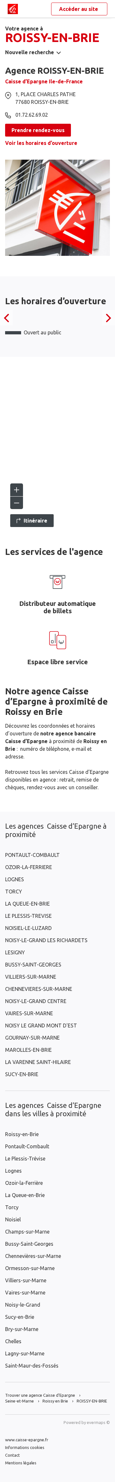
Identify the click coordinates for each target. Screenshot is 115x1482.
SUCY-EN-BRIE (21, 1074)
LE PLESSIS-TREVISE (28, 916)
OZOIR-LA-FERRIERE (28, 867)
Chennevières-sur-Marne (33, 1256)
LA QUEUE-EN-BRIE (27, 904)
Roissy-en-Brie (22, 1134)
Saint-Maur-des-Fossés (31, 1366)
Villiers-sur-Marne (25, 1280)
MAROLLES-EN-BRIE (28, 1050)
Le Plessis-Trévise (25, 1158)
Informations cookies (24, 1447)
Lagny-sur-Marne (24, 1353)
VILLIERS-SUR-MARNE (30, 977)
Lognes (13, 1171)
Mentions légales (20, 1463)
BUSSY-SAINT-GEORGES (33, 964)
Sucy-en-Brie (19, 1317)
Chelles (13, 1341)
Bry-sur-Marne (21, 1329)
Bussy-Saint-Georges (29, 1244)
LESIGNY (15, 952)
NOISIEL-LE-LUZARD (28, 928)
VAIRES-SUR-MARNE (29, 1013)
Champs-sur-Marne (27, 1232)
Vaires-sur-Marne (25, 1292)
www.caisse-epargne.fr (26, 1439)
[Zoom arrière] (16, 502)
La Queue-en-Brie (25, 1195)
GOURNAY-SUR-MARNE (32, 1038)
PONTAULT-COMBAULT (32, 855)
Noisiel (13, 1219)
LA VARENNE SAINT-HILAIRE (38, 1062)
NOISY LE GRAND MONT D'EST (41, 1025)
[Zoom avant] (16, 489)
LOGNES (14, 879)
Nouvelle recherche (29, 52)
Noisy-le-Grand (22, 1305)
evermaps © (98, 1422)
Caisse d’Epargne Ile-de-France (44, 81)
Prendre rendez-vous (38, 130)
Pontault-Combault (27, 1146)
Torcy (12, 1207)
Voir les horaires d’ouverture (41, 143)
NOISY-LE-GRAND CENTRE (35, 1001)
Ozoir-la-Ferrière (24, 1183)
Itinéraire (35, 520)
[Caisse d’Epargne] (13, 9)
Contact (12, 1455)
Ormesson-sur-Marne (30, 1268)
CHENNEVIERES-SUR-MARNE (38, 989)
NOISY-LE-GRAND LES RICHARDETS (46, 940)
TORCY (13, 891)
